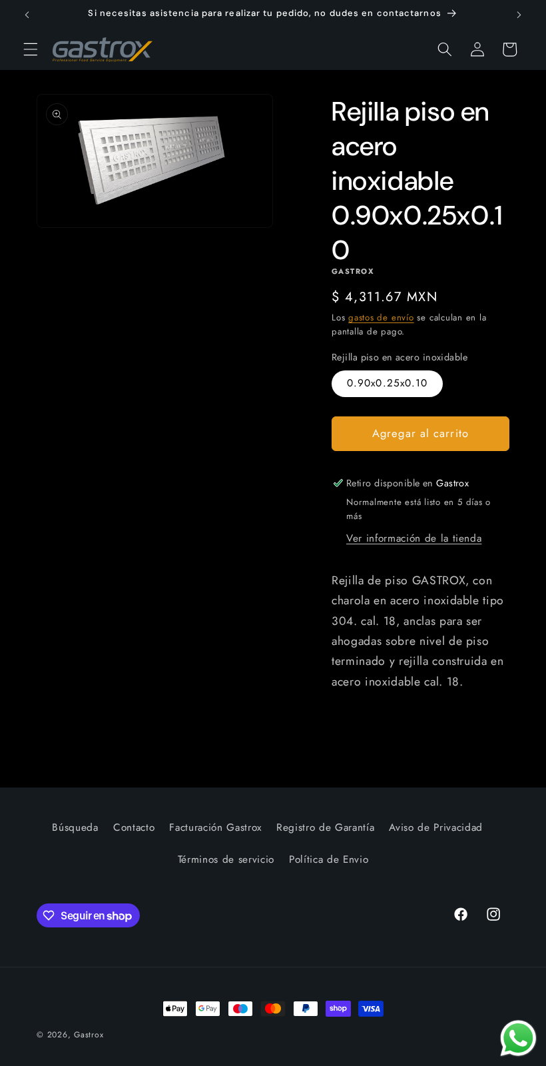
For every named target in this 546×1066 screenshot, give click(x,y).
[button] (31, 49)
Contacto (133, 827)
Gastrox (88, 1035)
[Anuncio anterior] (27, 14)
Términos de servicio (226, 859)
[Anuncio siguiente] (518, 14)
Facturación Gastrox (215, 827)
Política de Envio (328, 859)
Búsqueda (75, 827)
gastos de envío (381, 317)
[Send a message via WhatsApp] (518, 1038)
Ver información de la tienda (413, 538)
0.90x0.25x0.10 (387, 383)
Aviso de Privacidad (436, 827)
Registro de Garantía (325, 827)
